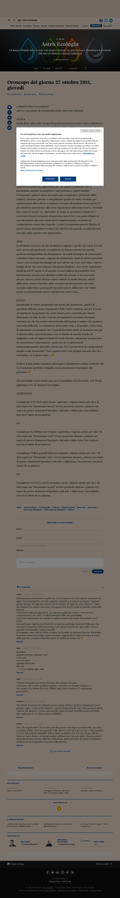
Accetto (68, 179)
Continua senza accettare (91, 131)
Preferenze (50, 179)
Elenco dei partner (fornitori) (31, 170)
